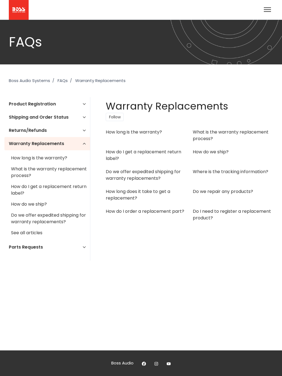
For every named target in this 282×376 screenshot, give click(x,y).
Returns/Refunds (28, 130)
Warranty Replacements (100, 80)
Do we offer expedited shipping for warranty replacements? (48, 218)
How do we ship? (29, 204)
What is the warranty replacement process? (49, 172)
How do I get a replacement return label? (48, 189)
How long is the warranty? (39, 158)
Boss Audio (122, 363)
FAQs (63, 80)
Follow (115, 117)
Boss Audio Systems (29, 80)
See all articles (26, 233)
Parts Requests (26, 247)
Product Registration (32, 104)
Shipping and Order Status (39, 117)
